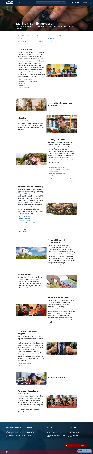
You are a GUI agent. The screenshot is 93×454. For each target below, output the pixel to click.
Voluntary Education (39, 42)
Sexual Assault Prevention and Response (29, 222)
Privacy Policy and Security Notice (63, 452)
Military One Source (51, 434)
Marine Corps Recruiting (52, 432)
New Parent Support (24, 87)
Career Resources (53, 175)
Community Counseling (24, 218)
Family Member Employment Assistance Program (61, 178)
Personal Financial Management (41, 38)
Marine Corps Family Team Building (57, 173)
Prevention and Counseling (24, 38)
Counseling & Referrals (24, 220)
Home (16, 3)
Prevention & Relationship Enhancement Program (61, 169)
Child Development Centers (25, 79)
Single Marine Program (64, 38)
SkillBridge (21, 365)
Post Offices (70, 436)
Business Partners (30, 434)
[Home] (9, 3)
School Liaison (22, 92)
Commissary (70, 431)
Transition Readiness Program (25, 42)
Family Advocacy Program (55, 171)
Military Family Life (57, 35)
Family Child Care (23, 83)
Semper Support (23, 231)
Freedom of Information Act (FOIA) (43, 452)
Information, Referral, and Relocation (36, 35)
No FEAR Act (33, 452)
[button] (69, 3)
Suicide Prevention (23, 227)
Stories (26, 3)
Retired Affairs (53, 38)
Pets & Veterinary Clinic (73, 435)
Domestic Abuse (23, 229)
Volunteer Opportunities (52, 42)
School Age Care (23, 90)
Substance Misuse (23, 225)
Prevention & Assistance (25, 216)
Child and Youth (22, 35)
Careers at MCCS (30, 431)
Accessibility (54, 452)
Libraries (49, 35)
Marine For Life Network (25, 363)
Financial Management (54, 165)
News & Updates (30, 432)
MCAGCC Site (71, 434)
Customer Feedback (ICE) (73, 432)
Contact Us (29, 435)
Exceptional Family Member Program (28, 81)
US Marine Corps (51, 431)
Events (21, 3)
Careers (31, 3)
